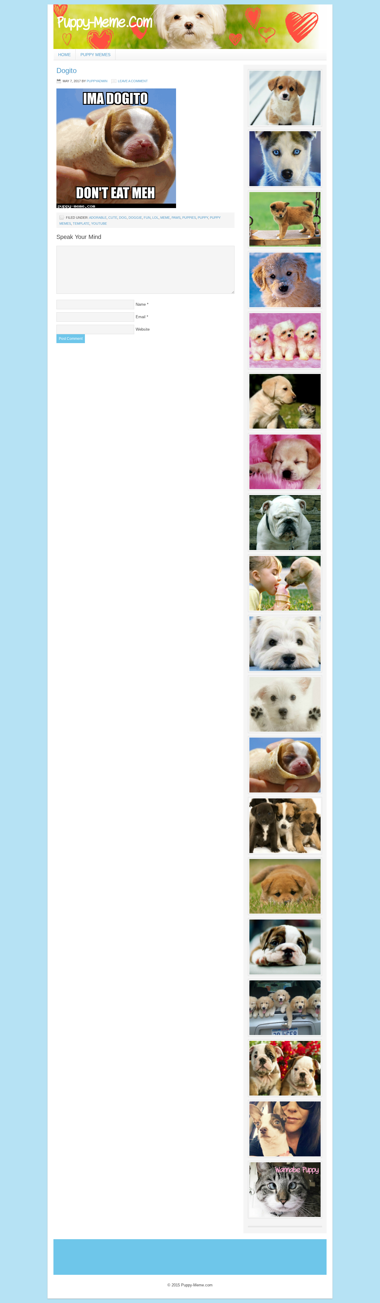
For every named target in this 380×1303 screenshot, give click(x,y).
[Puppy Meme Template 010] (285, 644)
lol (155, 217)
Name (141, 304)
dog (123, 217)
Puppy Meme (190, 26)
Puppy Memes (95, 54)
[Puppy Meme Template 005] (285, 340)
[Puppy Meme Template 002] (285, 158)
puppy (203, 217)
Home (64, 54)
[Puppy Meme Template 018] (285, 1068)
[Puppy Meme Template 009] (285, 583)
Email (140, 317)
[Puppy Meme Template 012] (285, 765)
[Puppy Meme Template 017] (285, 1007)
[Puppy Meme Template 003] (285, 219)
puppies (189, 217)
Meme (165, 217)
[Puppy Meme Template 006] (285, 401)
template (81, 223)
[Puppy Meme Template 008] (285, 522)
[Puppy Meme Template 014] (285, 826)
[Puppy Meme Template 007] (285, 462)
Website (143, 329)
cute (112, 217)
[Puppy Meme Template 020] (285, 1189)
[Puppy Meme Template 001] (285, 98)
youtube (99, 223)
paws (176, 217)
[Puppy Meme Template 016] (285, 947)
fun (147, 217)
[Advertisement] (163, 1255)
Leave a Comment (133, 81)
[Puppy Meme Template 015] (285, 886)
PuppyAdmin (97, 81)
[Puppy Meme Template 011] (285, 704)
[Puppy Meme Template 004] (285, 280)
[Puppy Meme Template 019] (285, 1129)
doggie (135, 217)
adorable (98, 217)
